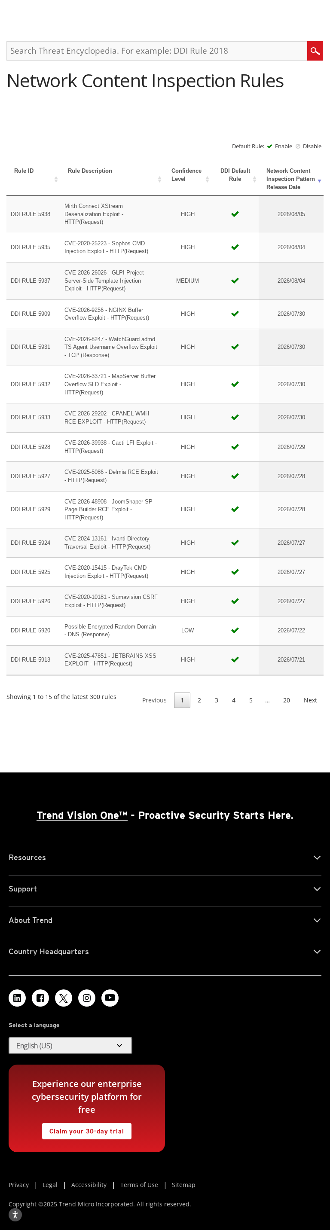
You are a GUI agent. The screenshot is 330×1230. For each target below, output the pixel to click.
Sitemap (184, 1185)
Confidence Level (186, 175)
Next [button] (310, 700)
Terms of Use (139, 1185)
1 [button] (182, 700)
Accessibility (89, 1185)
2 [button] (199, 700)
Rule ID (24, 171)
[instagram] (86, 998)
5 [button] (251, 700)
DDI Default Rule (235, 175)
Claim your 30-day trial (83, 1129)
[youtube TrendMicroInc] (110, 998)
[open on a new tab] (63, 998)
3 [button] (216, 700)
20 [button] (286, 700)
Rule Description (90, 171)
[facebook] (40, 998)
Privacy (19, 1185)
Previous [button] (154, 700)
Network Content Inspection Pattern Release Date (290, 179)
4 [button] (233, 700)
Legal (50, 1185)
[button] (70, 1045)
